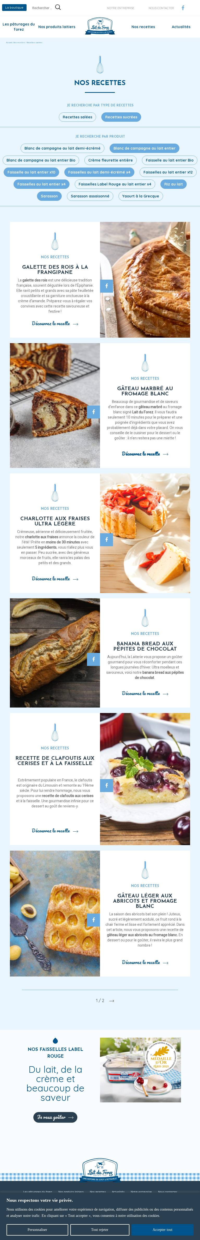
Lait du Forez (142, 412)
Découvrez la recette (51, 323)
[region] (100, 1216)
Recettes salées (77, 117)
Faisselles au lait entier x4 (41, 184)
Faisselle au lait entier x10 (31, 172)
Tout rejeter (99, 1230)
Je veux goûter (51, 1117)
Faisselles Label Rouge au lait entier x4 (115, 184)
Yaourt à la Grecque (140, 196)
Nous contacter (161, 8)
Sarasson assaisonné (90, 196)
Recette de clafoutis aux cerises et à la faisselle (55, 761)
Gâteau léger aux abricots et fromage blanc (145, 901)
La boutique (14, 7)
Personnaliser (37, 1230)
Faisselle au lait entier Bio (169, 160)
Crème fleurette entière (110, 160)
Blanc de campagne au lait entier (145, 148)
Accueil (9, 42)
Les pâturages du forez (37, 1191)
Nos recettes (143, 26)
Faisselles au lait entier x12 (168, 172)
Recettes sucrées (121, 117)
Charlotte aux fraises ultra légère (55, 521)
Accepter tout (162, 1230)
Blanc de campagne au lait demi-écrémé (62, 148)
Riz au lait (173, 184)
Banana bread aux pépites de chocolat (145, 646)
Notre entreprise (120, 8)
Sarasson (49, 196)
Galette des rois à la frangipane (55, 270)
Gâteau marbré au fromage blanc (145, 391)
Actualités (181, 26)
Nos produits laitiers (56, 26)
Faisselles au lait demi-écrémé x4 (99, 172)
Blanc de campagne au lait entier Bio (41, 160)
